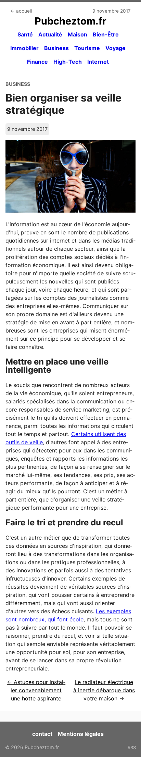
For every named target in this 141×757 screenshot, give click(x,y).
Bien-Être (106, 34)
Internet (98, 61)
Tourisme (87, 48)
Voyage (115, 48)
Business (56, 48)
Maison (77, 34)
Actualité (50, 34)
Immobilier (24, 48)
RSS (132, 747)
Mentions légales (81, 733)
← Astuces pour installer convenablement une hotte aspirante (36, 690)
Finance (37, 61)
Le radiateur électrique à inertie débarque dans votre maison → (104, 690)
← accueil (21, 11)
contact (42, 733)
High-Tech (67, 61)
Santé (25, 34)
